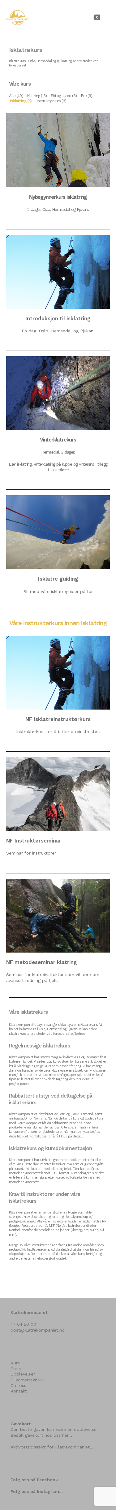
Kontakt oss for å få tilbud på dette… (56, 1136)
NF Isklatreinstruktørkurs (58, 719)
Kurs (15, 1362)
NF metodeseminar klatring (41, 962)
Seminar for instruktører (31, 853)
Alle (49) (16, 95)
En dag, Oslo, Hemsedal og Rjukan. (58, 330)
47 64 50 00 (23, 1324)
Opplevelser (23, 1373)
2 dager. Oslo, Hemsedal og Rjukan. (57, 209)
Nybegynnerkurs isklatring (58, 197)
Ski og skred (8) (64, 95)
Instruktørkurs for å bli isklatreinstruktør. (58, 731)
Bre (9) (86, 95)
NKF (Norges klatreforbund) (69, 1226)
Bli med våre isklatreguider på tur (58, 591)
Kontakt (19, 1390)
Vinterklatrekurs (58, 440)
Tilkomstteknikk (27, 1379)
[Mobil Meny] (106, 17)
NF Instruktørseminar (33, 841)
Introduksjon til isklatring (58, 318)
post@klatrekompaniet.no (38, 1330)
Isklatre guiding (58, 579)
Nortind (14, 1230)
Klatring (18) (37, 95)
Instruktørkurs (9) (52, 101)
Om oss (18, 1385)
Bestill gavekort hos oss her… (41, 1435)
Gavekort (21, 1423)
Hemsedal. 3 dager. (58, 452)
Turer (16, 1368)
